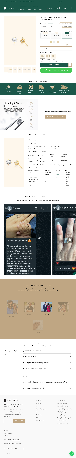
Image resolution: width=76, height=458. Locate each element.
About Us (38, 400)
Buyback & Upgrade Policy (64, 409)
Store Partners (40, 421)
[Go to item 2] (10, 70)
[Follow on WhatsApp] (23, 449)
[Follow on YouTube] (16, 449)
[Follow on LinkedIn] (19, 449)
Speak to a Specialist (55, 116)
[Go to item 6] (29, 70)
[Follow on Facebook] (4, 449)
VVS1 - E (56, 36)
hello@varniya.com (9, 436)
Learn (40, 9)
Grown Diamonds (41, 409)
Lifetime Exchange (62, 406)
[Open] (42, 56)
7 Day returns (61, 400)
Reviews (38, 403)
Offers (38, 418)
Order (7, 354)
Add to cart (54, 65)
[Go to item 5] (25, 70)
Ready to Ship (32, 9)
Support (63, 2)
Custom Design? (53, 8)
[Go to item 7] (34, 70)
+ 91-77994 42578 (15, 443)
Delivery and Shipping (11, 351)
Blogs (37, 412)
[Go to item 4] (20, 70)
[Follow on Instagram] (8, 449)
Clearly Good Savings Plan (64, 418)
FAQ (37, 406)
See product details (67, 26)
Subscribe (19, 421)
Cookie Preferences (62, 424)
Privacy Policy (61, 415)
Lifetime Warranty (62, 403)
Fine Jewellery (21, 9)
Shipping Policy (61, 412)
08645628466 (16, 439)
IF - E (45, 36)
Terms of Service (62, 421)
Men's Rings (34, 7)
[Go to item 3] (15, 70)
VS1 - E (67, 36)
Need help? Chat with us (58, 70)
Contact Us (39, 415)
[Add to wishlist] (70, 64)
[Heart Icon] (68, 8)
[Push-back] (48, 56)
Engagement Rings (23, 7)
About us (69, 2)
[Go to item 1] (6, 70)
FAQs (59, 2)
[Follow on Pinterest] (12, 449)
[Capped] (53, 56)
